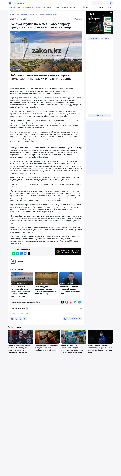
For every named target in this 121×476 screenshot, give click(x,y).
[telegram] (17, 253)
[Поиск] (111, 3)
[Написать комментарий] (46, 313)
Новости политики (51, 14)
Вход (80, 308)
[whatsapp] (13, 253)
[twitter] (29, 253)
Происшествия (68, 3)
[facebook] (21, 253)
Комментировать (75, 319)
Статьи (60, 3)
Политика (42, 3)
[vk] (25, 253)
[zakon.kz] (20, 3)
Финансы (54, 3)
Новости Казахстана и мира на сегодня (22, 14)
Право (76, 3)
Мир (48, 3)
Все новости (40, 14)
